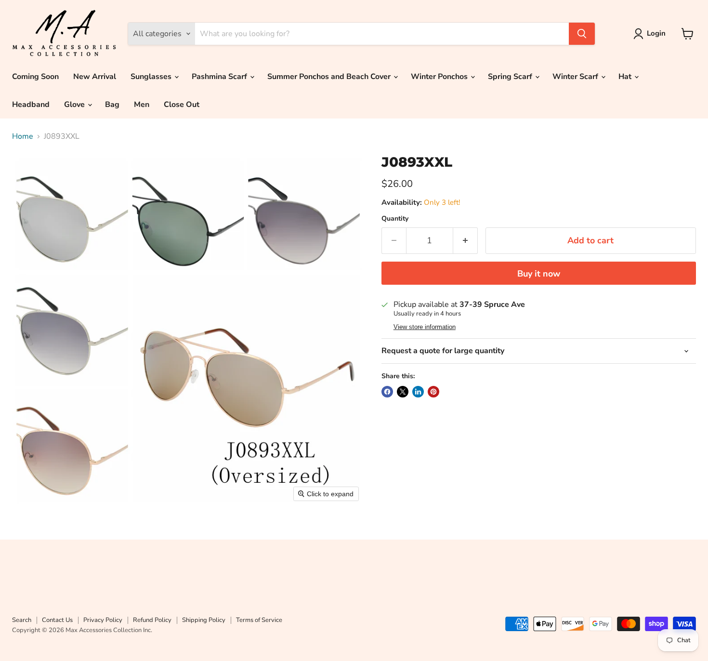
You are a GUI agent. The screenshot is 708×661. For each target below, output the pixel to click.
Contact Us (57, 620)
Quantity (394, 219)
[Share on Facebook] (387, 391)
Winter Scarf (576, 76)
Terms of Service (259, 620)
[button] (651, 34)
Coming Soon (35, 76)
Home (22, 136)
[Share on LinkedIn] (418, 391)
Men (141, 104)
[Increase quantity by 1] (465, 240)
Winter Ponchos (440, 76)
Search (21, 620)
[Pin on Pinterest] (433, 391)
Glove (75, 104)
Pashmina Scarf (220, 76)
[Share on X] (402, 391)
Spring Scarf (511, 76)
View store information (424, 327)
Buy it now (538, 273)
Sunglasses (152, 76)
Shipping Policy (203, 620)
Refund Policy (152, 620)
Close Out (181, 104)
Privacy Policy (102, 620)
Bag (112, 104)
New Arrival (94, 76)
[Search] (582, 34)
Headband (31, 104)
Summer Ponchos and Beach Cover (330, 76)
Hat (625, 76)
